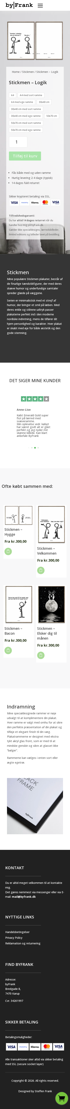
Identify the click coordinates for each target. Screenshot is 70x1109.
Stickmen (28, 72)
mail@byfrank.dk (24, 896)
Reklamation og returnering (22, 943)
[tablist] (35, 448)
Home (16, 72)
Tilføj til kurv (25, 156)
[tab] (31, 447)
